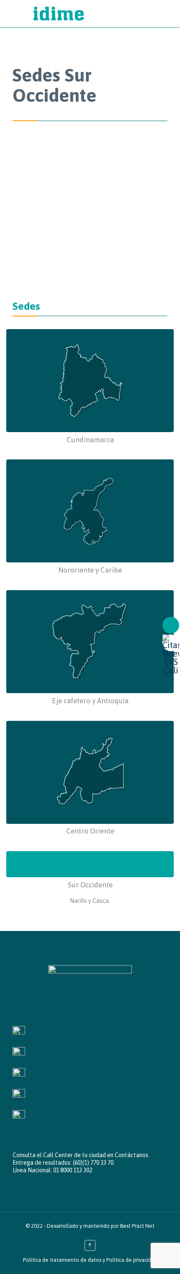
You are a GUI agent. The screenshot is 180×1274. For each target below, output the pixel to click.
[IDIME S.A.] (98, 13)
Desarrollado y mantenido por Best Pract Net (100, 1226)
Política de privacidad (131, 1260)
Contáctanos (131, 1155)
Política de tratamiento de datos (62, 1260)
